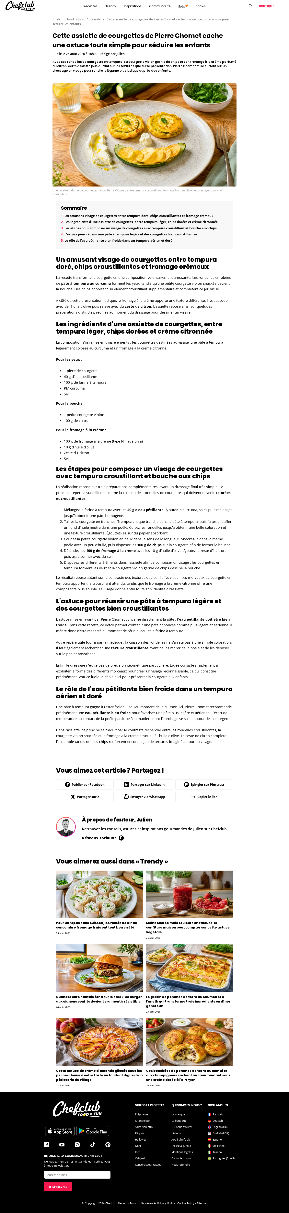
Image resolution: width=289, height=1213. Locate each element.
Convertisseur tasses (148, 1164)
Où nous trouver (181, 1127)
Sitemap (202, 1203)
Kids (138, 1152)
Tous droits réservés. (143, 1203)
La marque (178, 1114)
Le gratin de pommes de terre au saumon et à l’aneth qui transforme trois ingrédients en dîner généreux (188, 1001)
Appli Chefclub (180, 1139)
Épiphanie (141, 1114)
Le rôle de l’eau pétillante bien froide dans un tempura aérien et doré (118, 240)
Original (140, 1158)
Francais (218, 1114)
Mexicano (219, 1146)
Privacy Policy (166, 1203)
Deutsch (218, 1120)
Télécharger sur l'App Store (60, 1131)
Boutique (266, 6)
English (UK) (220, 1127)
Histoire (176, 1133)
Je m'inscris (58, 1186)
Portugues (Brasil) (224, 1158)
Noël (138, 1146)
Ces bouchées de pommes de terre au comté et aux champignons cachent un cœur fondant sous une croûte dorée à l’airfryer (188, 1075)
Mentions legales (182, 1152)
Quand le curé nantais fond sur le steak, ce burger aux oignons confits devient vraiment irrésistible (99, 999)
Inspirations (132, 6)
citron (146, 306)
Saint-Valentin (144, 1127)
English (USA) (221, 1133)
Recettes (91, 6)
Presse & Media (181, 1146)
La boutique (179, 1120)
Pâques (139, 1133)
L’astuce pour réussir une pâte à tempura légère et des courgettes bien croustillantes (130, 234)
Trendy (110, 6)
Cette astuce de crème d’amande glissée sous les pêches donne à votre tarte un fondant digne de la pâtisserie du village (99, 1075)
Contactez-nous (181, 1158)
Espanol (218, 1139)
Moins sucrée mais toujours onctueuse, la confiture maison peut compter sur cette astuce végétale (188, 927)
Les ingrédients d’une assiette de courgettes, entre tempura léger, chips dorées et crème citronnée (141, 222)
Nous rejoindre (181, 1164)
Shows (201, 6)
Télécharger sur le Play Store (92, 1131)
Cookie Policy (185, 1203)
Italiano (217, 1152)
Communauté (160, 6)
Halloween (141, 1139)
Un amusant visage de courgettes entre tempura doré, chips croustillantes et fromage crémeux (138, 216)
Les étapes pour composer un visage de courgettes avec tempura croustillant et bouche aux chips (140, 228)
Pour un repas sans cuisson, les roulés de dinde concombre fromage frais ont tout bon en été (96, 925)
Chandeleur (142, 1120)
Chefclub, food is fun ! (68, 19)
